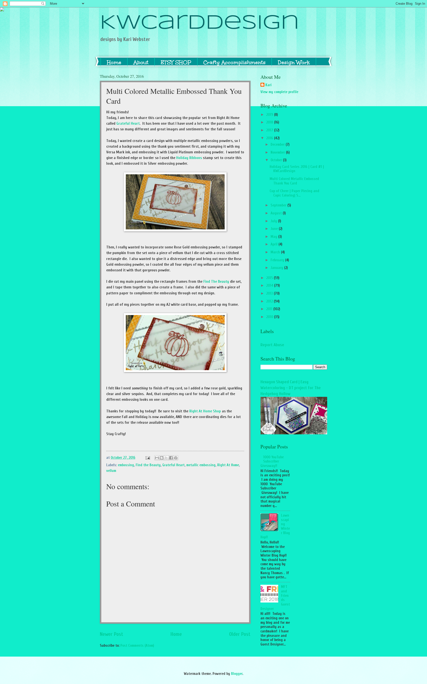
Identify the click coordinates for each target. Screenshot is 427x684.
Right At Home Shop (205, 411)
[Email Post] (147, 458)
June (275, 229)
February (278, 260)
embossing (126, 465)
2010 (270, 317)
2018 (270, 122)
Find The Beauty (216, 281)
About (141, 62)
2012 (270, 301)
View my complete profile (279, 92)
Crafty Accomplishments (234, 62)
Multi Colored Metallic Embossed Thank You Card (294, 181)
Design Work (294, 62)
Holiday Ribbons (189, 158)
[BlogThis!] (161, 457)
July (274, 221)
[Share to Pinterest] (175, 457)
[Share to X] (166, 457)
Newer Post (111, 634)
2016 (270, 138)
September (279, 205)
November (278, 152)
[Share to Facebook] (171, 457)
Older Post (240, 634)
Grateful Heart (128, 123)
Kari (268, 85)
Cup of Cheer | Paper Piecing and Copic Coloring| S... (294, 193)
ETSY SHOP (176, 62)
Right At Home (228, 465)
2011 (269, 309)
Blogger (236, 674)
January (277, 268)
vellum (111, 471)
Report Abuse (272, 344)
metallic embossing (200, 465)
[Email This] (156, 457)
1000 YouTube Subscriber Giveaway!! (272, 461)
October (277, 160)
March (276, 252)
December (278, 144)
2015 (270, 278)
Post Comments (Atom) (137, 646)
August (277, 213)
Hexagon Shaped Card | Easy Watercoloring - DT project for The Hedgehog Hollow (290, 388)
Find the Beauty (148, 465)
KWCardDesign (199, 23)
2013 (270, 293)
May (274, 237)
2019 (270, 115)
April (274, 244)
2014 (270, 285)
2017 (270, 130)
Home (114, 62)
